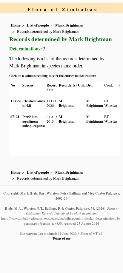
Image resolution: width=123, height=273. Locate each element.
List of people (38, 25)
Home (16, 25)
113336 (15, 101)
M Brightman (67, 103)
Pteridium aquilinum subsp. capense (33, 121)
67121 (14, 116)
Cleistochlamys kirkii (33, 103)
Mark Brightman (69, 25)
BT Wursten (110, 103)
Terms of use (61, 238)
